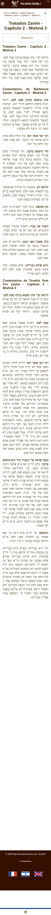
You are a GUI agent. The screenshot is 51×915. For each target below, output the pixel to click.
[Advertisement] (27, 610)
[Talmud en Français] (12, 874)
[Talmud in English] (38, 874)
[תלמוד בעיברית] (25, 874)
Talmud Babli (30, 3)
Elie (44, 854)
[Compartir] (45, 13)
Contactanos (25, 861)
